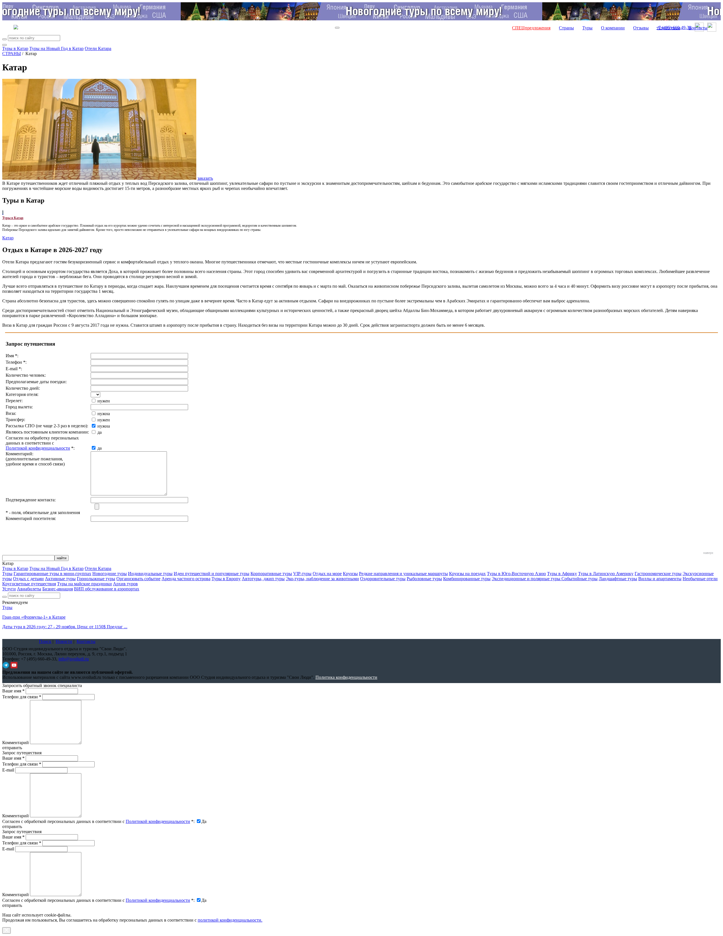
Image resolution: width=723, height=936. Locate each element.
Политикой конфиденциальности (38, 448)
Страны (566, 27)
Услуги (9, 588)
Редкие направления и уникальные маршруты (403, 573)
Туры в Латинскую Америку (605, 573)
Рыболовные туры (424, 578)
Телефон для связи (21, 696)
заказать (205, 178)
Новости (64, 641)
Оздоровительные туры (383, 578)
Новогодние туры (109, 573)
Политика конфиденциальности (346, 677)
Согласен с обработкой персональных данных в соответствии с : (98, 821)
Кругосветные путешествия (29, 583)
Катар (8, 237)
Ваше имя (13, 690)
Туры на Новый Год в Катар (56, 48)
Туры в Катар (15, 48)
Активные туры (60, 578)
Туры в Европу (226, 578)
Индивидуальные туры (150, 573)
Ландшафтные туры (618, 578)
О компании (613, 27)
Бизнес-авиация (57, 588)
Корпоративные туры (271, 573)
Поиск (45, 641)
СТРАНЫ (11, 53)
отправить (12, 905)
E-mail (8, 770)
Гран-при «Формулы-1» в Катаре (34, 617)
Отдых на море (327, 573)
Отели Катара (98, 48)
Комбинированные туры (467, 578)
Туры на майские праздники (84, 583)
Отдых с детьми (28, 578)
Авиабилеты (29, 588)
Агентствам (668, 27)
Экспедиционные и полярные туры (526, 578)
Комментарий (15, 742)
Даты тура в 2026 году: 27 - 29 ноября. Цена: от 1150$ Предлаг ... (64, 626)
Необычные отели (700, 578)
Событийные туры (579, 578)
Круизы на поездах (467, 573)
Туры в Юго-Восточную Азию (516, 573)
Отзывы (641, 27)
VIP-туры (302, 573)
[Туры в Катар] (2, 212)
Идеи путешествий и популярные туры (211, 573)
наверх (708, 552)
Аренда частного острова (186, 578)
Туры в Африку (562, 573)
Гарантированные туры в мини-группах (52, 573)
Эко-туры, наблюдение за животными (322, 578)
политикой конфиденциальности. (230, 920)
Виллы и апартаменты (659, 578)
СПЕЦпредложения (531, 27)
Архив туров (125, 583)
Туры (587, 27)
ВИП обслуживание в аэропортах (106, 588)
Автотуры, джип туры (263, 578)
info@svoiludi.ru (73, 658)
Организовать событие (138, 578)
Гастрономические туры (658, 573)
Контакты (698, 27)
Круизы (350, 573)
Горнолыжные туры (96, 578)
